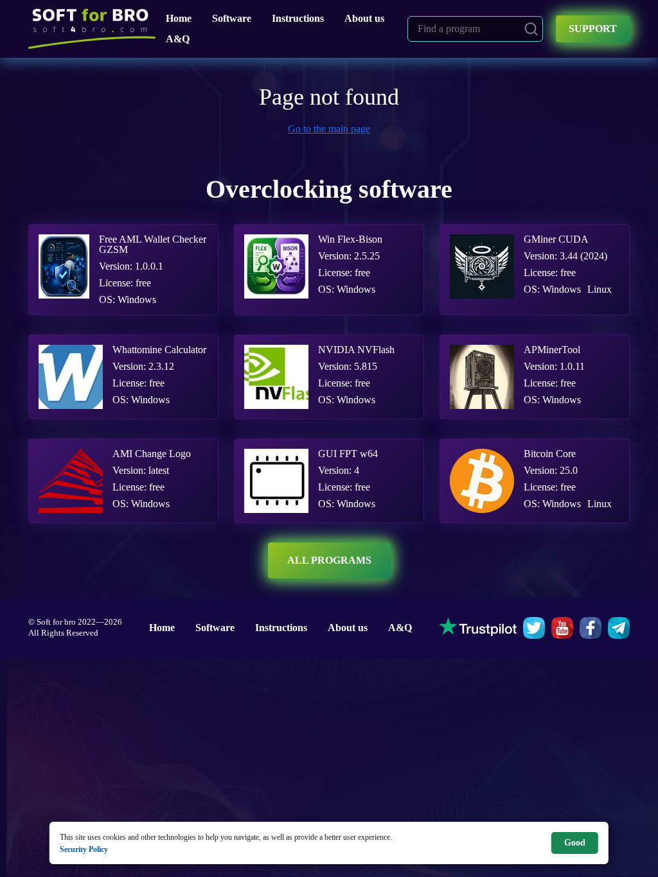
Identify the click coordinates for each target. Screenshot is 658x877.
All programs (329, 560)
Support (593, 28)
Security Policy (84, 849)
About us (364, 18)
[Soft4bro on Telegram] (619, 628)
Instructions (298, 18)
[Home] (92, 28)
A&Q (178, 38)
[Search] (531, 29)
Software (231, 18)
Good (574, 842)
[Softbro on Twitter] (534, 628)
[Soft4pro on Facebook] (590, 628)
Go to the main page (329, 128)
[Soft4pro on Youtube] (562, 628)
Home (178, 18)
